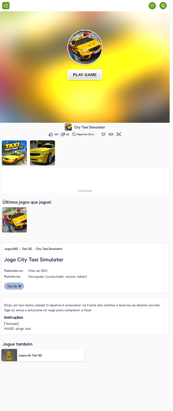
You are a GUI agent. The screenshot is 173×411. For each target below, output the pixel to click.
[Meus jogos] (152, 6)
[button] (103, 134)
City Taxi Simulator (49, 249)
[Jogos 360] (29, 6)
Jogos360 (11, 249)
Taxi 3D (27, 249)
